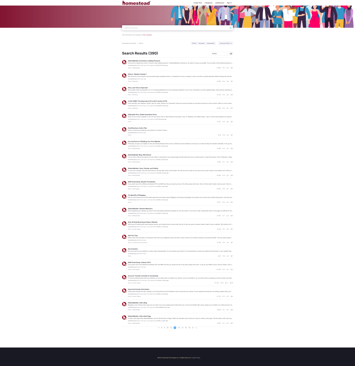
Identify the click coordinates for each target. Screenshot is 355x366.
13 (179, 327)
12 (175, 327)
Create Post (198, 3)
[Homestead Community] (136, 3)
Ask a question (147, 35)
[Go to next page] (196, 328)
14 (182, 327)
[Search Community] (230, 28)
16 (189, 327)
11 (171, 327)
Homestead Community (129, 43)
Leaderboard (219, 3)
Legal (193, 357)
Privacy (198, 357)
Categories (208, 3)
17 (193, 327)
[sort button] (231, 53)
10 (167, 327)
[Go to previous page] (158, 327)
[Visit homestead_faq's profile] (124, 62)
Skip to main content (7, 1)
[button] (194, 43)
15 (186, 327)
